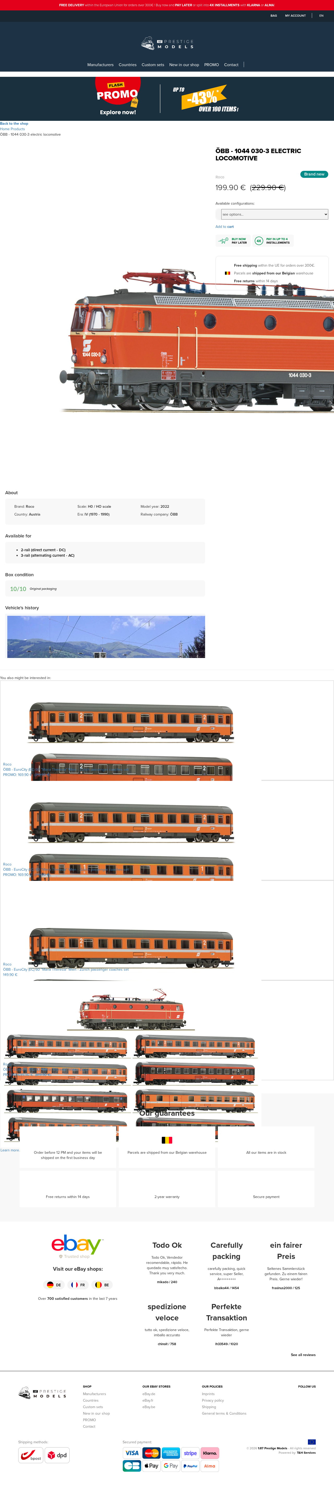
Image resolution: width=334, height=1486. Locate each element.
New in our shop (184, 64)
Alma (269, 5)
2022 (164, 506)
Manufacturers (100, 64)
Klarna (253, 5)
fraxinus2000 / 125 (286, 1288)
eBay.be (148, 1406)
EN (321, 15)
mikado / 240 (167, 1282)
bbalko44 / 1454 (226, 1288)
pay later (183, 5)
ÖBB (174, 514)
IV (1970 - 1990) (97, 514)
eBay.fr (147, 1400)
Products (18, 128)
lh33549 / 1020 (226, 1343)
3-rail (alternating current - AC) (47, 555)
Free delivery (71, 5)
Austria (34, 514)
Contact (231, 64)
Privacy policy (213, 1400)
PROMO (211, 64)
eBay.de (148, 1393)
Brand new (314, 174)
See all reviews (303, 1354)
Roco (220, 177)
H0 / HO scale (99, 506)
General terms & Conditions (224, 1413)
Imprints (208, 1393)
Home (5, 128)
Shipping (209, 1406)
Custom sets (153, 64)
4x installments (225, 5)
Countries (127, 64)
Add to (225, 226)
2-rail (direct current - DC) (43, 550)
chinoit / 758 (167, 1343)
